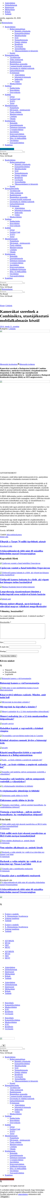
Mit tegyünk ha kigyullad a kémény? (18, 706)
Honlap (3, 651)
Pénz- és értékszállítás (18, 138)
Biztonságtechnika (12, 55)
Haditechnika (15, 88)
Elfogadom (4, 1197)
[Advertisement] (25, 446)
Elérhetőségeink (11, 5)
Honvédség (9, 1003)
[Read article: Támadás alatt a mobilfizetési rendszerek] (25, 869)
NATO (12, 101)
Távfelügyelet (15, 57)
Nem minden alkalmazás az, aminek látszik (21, 847)
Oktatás (13, 119)
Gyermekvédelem (16, 130)
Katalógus (9, 145)
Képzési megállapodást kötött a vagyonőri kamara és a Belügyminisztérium (21, 753)
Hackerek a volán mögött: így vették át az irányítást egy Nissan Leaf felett (21, 862)
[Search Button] (24, 292)
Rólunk (8, 12)
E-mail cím (4, 647)
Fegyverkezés (15, 92)
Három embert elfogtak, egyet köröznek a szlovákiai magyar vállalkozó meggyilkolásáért (23, 605)
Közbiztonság (10, 121)
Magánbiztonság (11, 105)
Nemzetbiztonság (21, 40)
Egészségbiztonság (17, 70)
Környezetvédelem (17, 134)
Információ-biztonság (23, 77)
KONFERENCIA (7, 149)
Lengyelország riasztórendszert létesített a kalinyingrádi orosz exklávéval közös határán (22, 593)
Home (2, 306)
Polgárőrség (14, 108)
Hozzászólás (5, 622)
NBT (7, 945)
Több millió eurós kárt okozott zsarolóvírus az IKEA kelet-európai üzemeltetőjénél (23, 834)
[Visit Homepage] (6, 23)
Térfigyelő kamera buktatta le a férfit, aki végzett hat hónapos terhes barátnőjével (24, 581)
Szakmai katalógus (12, 918)
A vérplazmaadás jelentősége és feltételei (19, 791)
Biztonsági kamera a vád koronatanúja (19, 683)
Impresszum (9, 7)
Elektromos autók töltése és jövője (17, 800)
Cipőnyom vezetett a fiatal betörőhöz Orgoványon (25, 568)
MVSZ (7, 943)
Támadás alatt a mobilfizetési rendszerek (20, 875)
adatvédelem (23, 1194)
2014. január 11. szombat (9, 326)
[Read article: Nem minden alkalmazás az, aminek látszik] (25, 841)
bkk (8, 535)
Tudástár (8, 14)
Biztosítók (13, 123)
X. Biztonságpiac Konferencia (16, 916)
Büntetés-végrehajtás (22, 31)
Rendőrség (19, 44)
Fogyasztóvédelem (17, 143)
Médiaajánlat (10, 10)
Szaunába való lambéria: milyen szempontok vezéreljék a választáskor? (22, 780)
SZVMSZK (9, 941)
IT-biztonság (14, 73)
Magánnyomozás (16, 114)
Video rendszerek (16, 60)
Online (17, 81)
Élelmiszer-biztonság (18, 127)
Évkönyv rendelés (12, 914)
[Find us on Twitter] (1, 20)
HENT (7, 947)
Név (1, 642)
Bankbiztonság (15, 62)
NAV (17, 38)
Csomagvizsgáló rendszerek (20, 66)
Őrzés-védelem (15, 112)
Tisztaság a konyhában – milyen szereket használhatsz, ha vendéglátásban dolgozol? (21, 813)
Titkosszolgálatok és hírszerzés (26, 51)
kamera (19, 535)
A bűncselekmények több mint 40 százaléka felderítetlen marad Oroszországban (21, 890)
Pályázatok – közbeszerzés (20, 110)
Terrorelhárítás (20, 49)
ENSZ (12, 97)
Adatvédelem (10, 3)
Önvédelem (14, 140)
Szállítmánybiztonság (18, 136)
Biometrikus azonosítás (18, 64)
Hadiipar (8, 86)
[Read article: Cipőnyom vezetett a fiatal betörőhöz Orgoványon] (25, 563)
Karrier (12, 53)
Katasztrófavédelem (22, 33)
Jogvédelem (14, 132)
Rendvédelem (10, 27)
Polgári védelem (21, 42)
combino (12, 535)
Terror (12, 103)
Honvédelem (15, 90)
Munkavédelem (16, 84)
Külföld (8, 95)
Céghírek (13, 116)
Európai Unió (15, 99)
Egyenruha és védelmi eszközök (22, 68)
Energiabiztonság (16, 125)
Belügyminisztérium (17, 29)
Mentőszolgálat (20, 36)
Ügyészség (19, 46)
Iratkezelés (19, 79)
